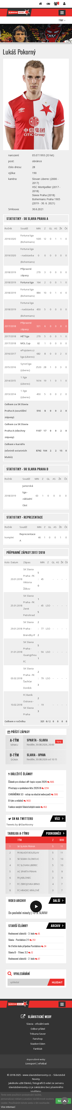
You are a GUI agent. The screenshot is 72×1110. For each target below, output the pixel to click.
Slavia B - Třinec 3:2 (18, 952)
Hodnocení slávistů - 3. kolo (21, 933)
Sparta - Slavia (37, 740)
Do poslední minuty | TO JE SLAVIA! (27, 913)
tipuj (59, 741)
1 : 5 (38, 605)
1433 (28, 800)
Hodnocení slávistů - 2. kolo (21, 958)
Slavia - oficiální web (37, 1023)
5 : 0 (38, 579)
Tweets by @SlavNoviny (19, 824)
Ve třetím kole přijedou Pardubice (24, 946)
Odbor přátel (38, 1028)
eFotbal (42, 1063)
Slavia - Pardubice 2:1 (18, 940)
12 (31, 952)
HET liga (24, 336)
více (57, 818)
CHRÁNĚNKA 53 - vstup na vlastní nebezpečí (29, 794)
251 (33, 939)
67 (38, 958)
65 (38, 933)
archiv (55, 925)
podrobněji (53, 833)
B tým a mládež (15, 800)
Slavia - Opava (36, 755)
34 (44, 946)
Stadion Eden (37, 1043)
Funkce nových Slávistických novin (24, 807)
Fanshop (38, 1038)
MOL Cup (25, 343)
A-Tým (14, 740)
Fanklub (37, 1048)
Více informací (8, 1107)
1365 (55, 794)
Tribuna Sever (38, 1033)
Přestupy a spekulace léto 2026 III (24, 788)
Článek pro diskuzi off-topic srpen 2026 (27, 782)
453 (45, 806)
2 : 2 (38, 628)
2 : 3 (38, 678)
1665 (51, 781)
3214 (46, 788)
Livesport (30, 1063)
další (56, 900)
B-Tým (14, 754)
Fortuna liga (27, 282)
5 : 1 (38, 652)
